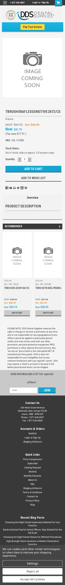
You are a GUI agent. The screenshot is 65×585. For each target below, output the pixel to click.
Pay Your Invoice (32, 26)
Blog (32, 505)
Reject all (33, 571)
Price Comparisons (32, 459)
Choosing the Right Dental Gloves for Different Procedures (32, 537)
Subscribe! (32, 463)
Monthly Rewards (32, 476)
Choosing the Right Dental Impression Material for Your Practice (32, 524)
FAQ (32, 484)
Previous (55, 226)
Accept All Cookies (32, 579)
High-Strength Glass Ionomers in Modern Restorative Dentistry (32, 543)
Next (60, 226)
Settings (32, 563)
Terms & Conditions (32, 492)
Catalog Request (32, 467)
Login (35, 2)
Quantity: (10, 159)
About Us (32, 480)
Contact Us (32, 496)
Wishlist (33, 433)
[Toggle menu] (5, 5)
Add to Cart (17, 313)
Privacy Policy (32, 500)
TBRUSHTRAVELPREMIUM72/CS (48, 288)
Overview (32, 197)
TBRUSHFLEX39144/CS (16, 288)
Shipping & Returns (32, 442)
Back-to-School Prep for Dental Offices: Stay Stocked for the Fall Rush (32, 531)
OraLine (8, 280)
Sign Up (45, 2)
